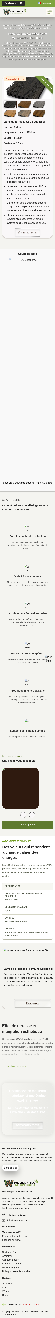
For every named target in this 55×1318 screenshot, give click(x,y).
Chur (4, 1287)
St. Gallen (7, 1283)
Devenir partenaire (12, 1263)
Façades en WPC (11, 1240)
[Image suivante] (32, 815)
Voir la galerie (27, 824)
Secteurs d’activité (11, 1252)
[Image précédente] (23, 815)
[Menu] (49, 12)
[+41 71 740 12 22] (3, 1214)
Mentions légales (11, 1267)
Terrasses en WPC (12, 1232)
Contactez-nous (10, 1260)
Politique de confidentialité (16, 1271)
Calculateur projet (11, 3)
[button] (45, 3)
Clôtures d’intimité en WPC (16, 1236)
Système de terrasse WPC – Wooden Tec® (31, 25)
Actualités (7, 1256)
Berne (5, 1295)
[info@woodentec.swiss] (3, 1220)
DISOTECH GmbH (30, 1304)
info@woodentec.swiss (19, 1220)
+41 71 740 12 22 (16, 1215)
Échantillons (10, 1168)
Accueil (6, 25)
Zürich (5, 1291)
